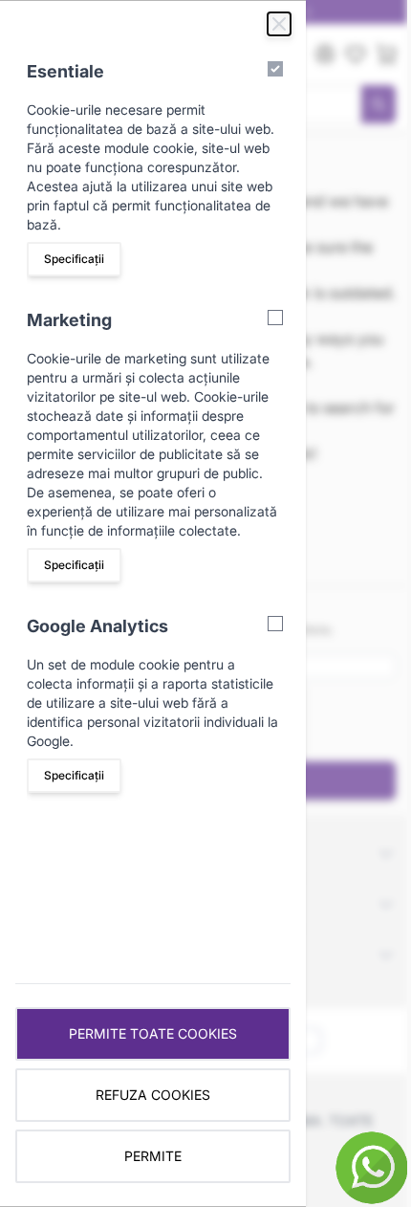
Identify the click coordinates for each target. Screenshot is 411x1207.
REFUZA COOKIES (153, 1094)
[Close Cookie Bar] (279, 23)
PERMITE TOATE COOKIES (153, 1033)
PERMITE (153, 1156)
